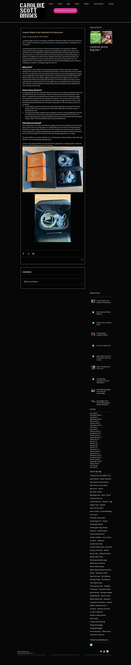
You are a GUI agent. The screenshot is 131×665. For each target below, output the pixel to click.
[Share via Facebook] (23, 254)
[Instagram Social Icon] (107, 651)
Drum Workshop (106, 511)
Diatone (102, 505)
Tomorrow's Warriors (97, 635)
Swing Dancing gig (96, 625)
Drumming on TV (96, 521)
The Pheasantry (95, 631)
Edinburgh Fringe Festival (98, 528)
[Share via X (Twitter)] (28, 254)
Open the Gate (95, 576)
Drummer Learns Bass (97, 518)
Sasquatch (107, 599)
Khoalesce (100, 540)
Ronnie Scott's (106, 596)
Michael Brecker (105, 554)
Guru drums (107, 537)
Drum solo (93, 515)
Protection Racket (105, 589)
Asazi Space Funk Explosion (99, 482)
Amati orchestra (105, 479)
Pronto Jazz (94, 589)
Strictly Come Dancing (97, 622)
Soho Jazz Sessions (103, 609)
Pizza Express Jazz (96, 583)
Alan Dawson (94, 479)
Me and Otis (94, 554)
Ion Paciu (93, 540)
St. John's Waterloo (96, 612)
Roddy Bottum (95, 596)
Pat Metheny (106, 579)
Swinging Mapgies (96, 628)
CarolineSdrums (95, 502)
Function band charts (97, 534)
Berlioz (100, 489)
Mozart (92, 573)
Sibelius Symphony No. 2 (98, 605)
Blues (103, 495)
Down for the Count (96, 508)
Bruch (108, 495)
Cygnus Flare (94, 505)
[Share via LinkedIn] (33, 254)
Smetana (93, 609)
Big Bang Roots (95, 495)
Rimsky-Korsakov (106, 592)
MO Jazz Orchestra (96, 550)
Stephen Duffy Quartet (98, 615)
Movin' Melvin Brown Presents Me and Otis (101, 570)
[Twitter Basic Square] (91, 645)
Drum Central (94, 511)
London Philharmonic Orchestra (101, 547)
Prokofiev (107, 586)
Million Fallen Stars (96, 557)
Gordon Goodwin (96, 537)
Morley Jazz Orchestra (97, 563)
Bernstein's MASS (96, 492)
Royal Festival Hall (96, 599)
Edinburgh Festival (96, 524)
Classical (105, 502)
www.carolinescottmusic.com (25, 653)
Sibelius (109, 602)
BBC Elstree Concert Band (99, 485)
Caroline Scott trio (96, 498)
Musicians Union (101, 573)
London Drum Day (96, 544)
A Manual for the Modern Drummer (101, 476)
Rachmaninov (94, 592)
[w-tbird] (101, 651)
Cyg (110, 502)
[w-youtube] (104, 651)
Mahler (106, 550)
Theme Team (106, 631)
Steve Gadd (94, 618)
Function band (102, 531)
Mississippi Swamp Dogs (98, 560)
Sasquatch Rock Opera (97, 602)
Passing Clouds (95, 579)
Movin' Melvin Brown (97, 566)
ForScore (93, 531)
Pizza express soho (96, 586)
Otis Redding (105, 576)
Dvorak (105, 521)
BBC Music (93, 489)
